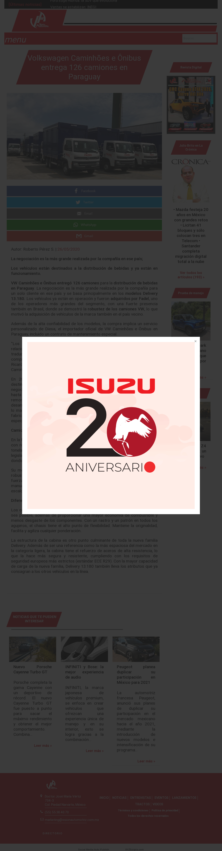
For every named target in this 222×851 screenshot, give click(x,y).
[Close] (195, 341)
